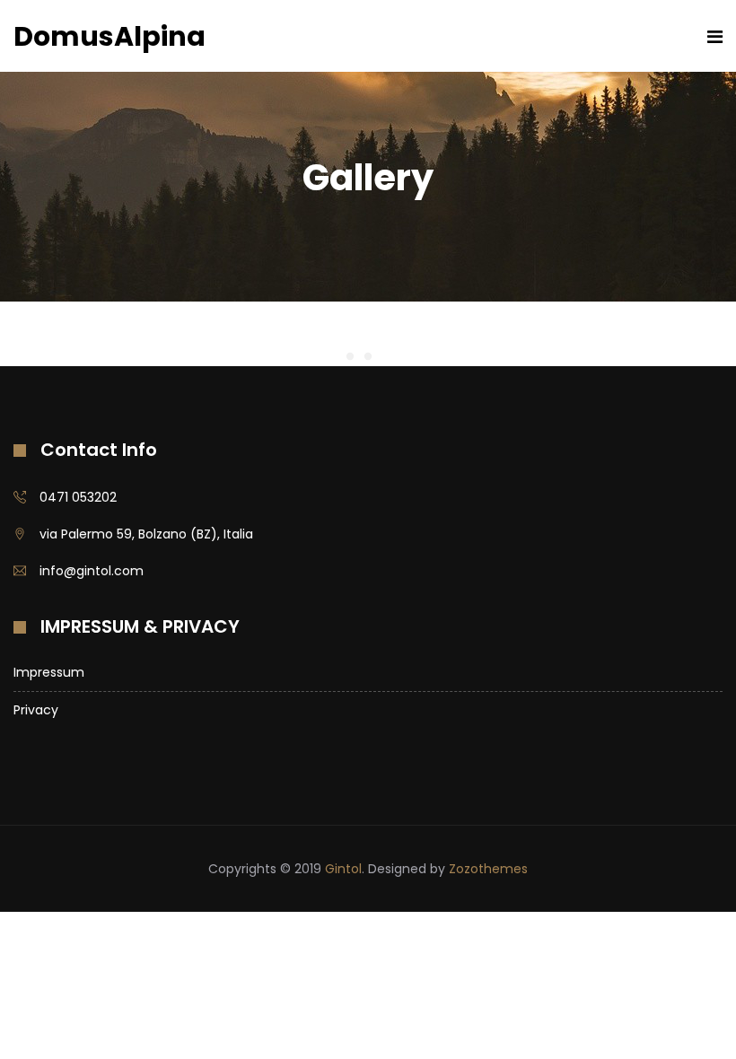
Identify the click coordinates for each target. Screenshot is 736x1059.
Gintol (343, 869)
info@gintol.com (91, 571)
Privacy (35, 710)
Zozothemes (488, 869)
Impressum (48, 672)
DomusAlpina (109, 36)
